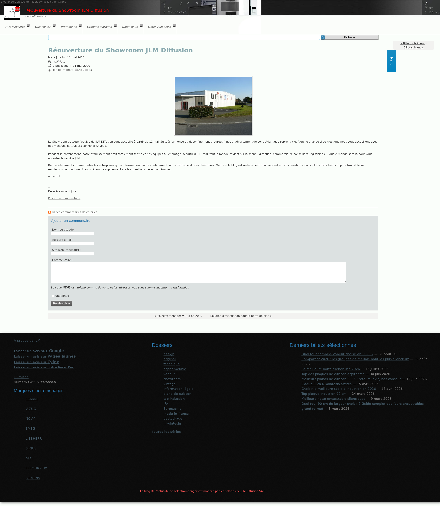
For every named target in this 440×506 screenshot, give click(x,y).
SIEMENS (33, 478)
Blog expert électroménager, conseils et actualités (34, 1)
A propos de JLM (27, 340)
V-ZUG (31, 409)
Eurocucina (172, 409)
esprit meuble (174, 369)
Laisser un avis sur (45, 356)
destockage (172, 418)
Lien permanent (62, 69)
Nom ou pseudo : (63, 229)
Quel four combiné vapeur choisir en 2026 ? (337, 354)
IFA (165, 404)
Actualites (85, 69)
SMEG (30, 429)
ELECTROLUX (36, 468)
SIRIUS (31, 448)
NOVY (30, 419)
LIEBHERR (34, 439)
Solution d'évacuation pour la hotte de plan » (241, 316)
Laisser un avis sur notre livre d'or (44, 367)
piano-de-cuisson (177, 394)
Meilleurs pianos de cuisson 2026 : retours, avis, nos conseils (351, 379)
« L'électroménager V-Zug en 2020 (178, 316)
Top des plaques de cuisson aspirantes (333, 374)
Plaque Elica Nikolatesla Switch (326, 384)
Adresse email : (62, 239)
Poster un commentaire (64, 198)
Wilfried (59, 61)
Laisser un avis (39, 351)
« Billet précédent (412, 43)
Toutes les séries (166, 431)
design (168, 354)
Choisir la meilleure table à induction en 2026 (338, 389)
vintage (169, 384)
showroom (172, 379)
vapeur (169, 374)
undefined (62, 295)
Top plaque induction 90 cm (323, 394)
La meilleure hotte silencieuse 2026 (330, 369)
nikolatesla (172, 423)
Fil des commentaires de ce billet (74, 212)
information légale (178, 389)
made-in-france (176, 414)
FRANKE (32, 399)
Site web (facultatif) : (66, 250)
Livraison (21, 377)
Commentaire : (62, 260)
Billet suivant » (414, 47)
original (169, 359)
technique (171, 364)
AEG (29, 458)
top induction (174, 399)
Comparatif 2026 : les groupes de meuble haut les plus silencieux (355, 359)
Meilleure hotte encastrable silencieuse (333, 399)
